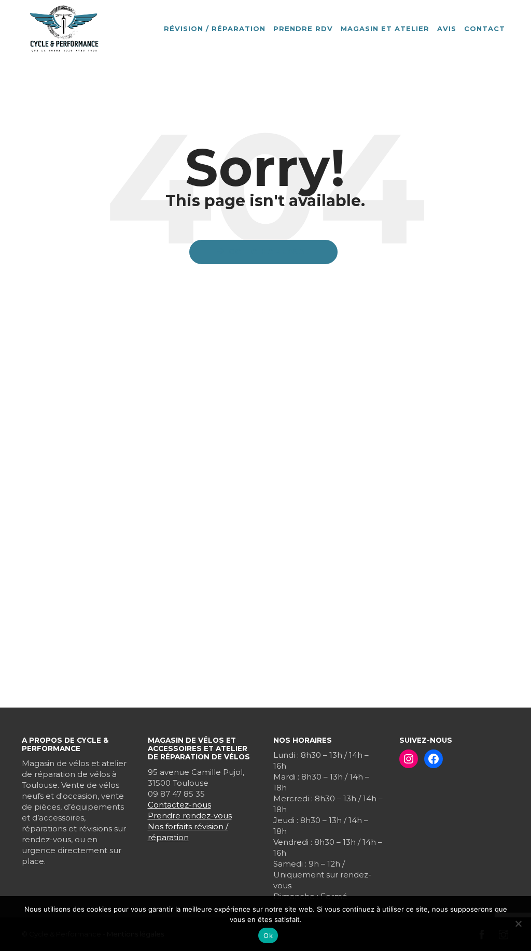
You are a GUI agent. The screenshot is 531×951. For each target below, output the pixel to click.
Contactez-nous (179, 805)
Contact (484, 28)
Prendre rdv (303, 28)
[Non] (518, 923)
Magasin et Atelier (385, 28)
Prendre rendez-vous (190, 815)
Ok (268, 935)
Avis (446, 28)
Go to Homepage (269, 251)
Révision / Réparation (215, 28)
